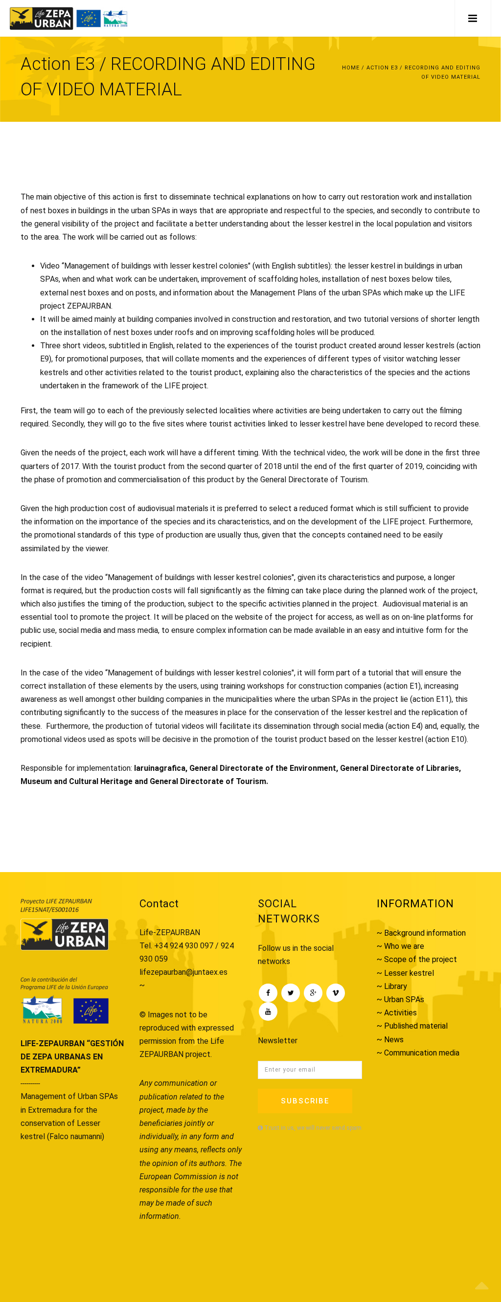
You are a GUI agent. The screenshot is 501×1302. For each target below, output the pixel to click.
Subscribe (305, 1101)
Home (351, 68)
